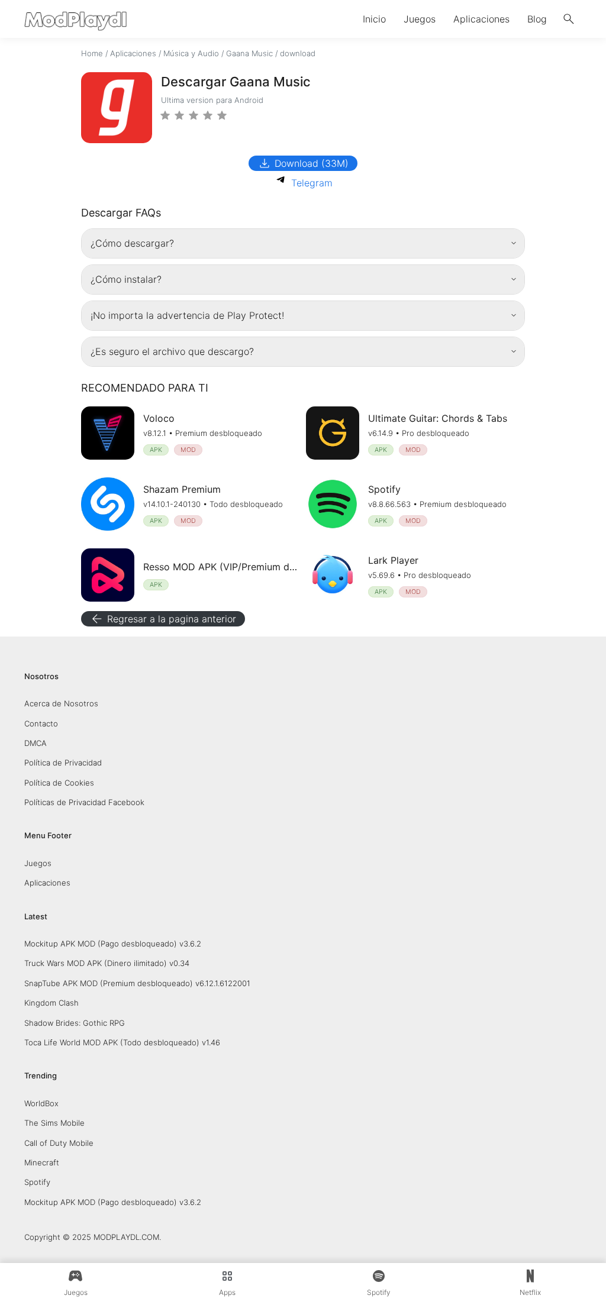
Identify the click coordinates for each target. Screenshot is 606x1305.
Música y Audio (191, 53)
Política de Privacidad (63, 762)
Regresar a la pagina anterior (163, 618)
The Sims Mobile (54, 1123)
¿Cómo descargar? (132, 243)
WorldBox (41, 1103)
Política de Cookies (59, 782)
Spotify (37, 1182)
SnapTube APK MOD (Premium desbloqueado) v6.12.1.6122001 (137, 983)
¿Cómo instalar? (126, 279)
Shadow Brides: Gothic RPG (74, 1023)
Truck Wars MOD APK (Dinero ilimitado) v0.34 (106, 963)
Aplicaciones (481, 19)
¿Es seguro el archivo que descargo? (172, 351)
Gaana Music (249, 53)
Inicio (374, 19)
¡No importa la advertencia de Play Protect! (187, 315)
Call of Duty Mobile (59, 1143)
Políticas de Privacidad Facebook (84, 802)
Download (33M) (303, 163)
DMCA (35, 743)
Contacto (41, 723)
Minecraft (41, 1162)
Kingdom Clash (51, 1002)
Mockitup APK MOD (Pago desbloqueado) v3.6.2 (112, 943)
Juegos (420, 19)
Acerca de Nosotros (61, 703)
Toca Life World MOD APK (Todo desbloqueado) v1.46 (122, 1042)
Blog (537, 19)
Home (92, 53)
